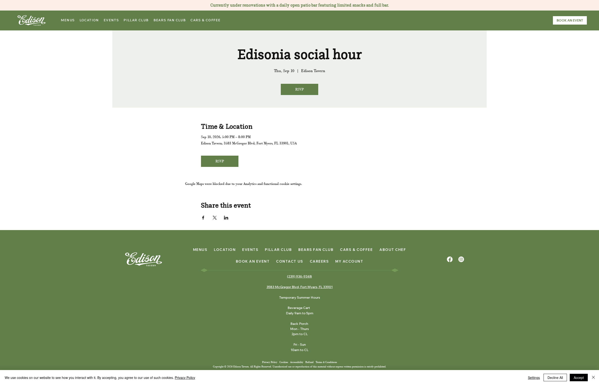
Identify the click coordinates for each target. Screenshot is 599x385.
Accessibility (296, 362)
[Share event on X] (214, 218)
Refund (309, 362)
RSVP (299, 89)
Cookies (283, 362)
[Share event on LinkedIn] (226, 218)
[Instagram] (461, 259)
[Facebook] (450, 259)
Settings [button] (534, 377)
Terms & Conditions (326, 362)
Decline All (555, 377)
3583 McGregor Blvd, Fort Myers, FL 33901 (300, 287)
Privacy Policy (270, 362)
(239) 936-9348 (299, 276)
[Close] (593, 377)
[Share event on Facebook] (203, 218)
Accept (579, 377)
